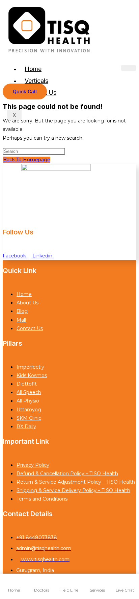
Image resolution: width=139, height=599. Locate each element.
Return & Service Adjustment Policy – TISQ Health (76, 482)
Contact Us (30, 328)
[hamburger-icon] (128, 68)
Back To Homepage (26, 160)
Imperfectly (30, 367)
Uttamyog (29, 410)
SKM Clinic (29, 418)
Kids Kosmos (32, 375)
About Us (27, 303)
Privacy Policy (33, 465)
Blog (22, 311)
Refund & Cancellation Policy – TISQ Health (67, 473)
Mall (21, 320)
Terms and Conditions (42, 499)
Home (33, 68)
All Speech (29, 392)
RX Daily (26, 426)
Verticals (36, 80)
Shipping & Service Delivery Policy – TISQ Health (73, 490)
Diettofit (27, 384)
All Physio (28, 401)
